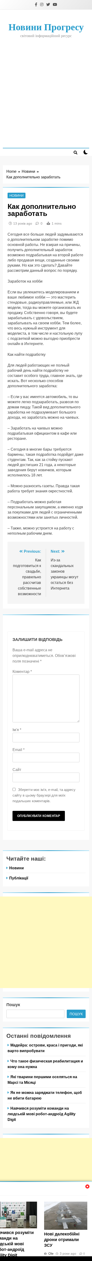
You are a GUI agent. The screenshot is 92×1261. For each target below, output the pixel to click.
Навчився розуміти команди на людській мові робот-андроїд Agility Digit (41, 1114)
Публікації (18, 878)
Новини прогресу (46, 27)
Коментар (22, 672)
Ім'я (17, 730)
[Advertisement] (46, 92)
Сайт (17, 770)
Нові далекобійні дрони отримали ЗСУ (61, 1240)
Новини (16, 195)
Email (19, 750)
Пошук (13, 1004)
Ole (51, 1253)
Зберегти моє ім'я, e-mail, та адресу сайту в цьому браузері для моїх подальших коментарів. (44, 795)
